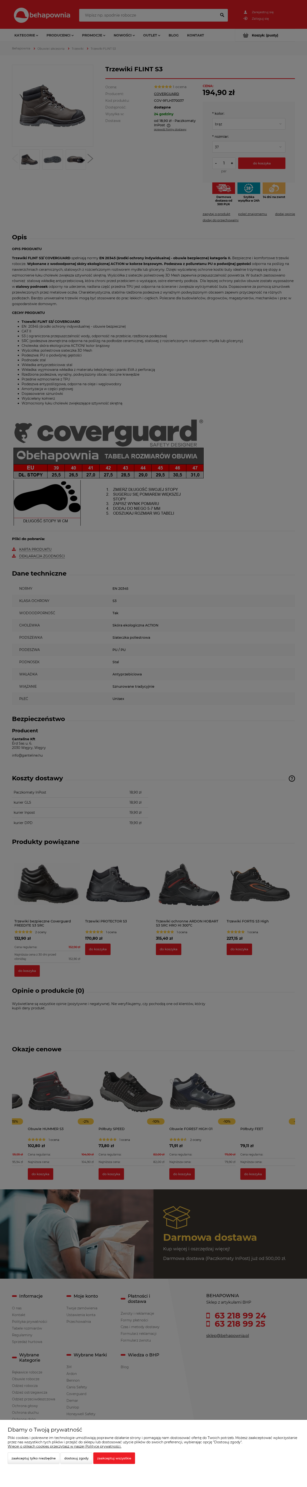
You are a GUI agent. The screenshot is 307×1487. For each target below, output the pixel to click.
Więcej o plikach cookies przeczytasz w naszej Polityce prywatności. (64, 1446)
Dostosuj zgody (76, 1458)
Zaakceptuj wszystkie (114, 1458)
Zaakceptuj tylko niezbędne (34, 1458)
